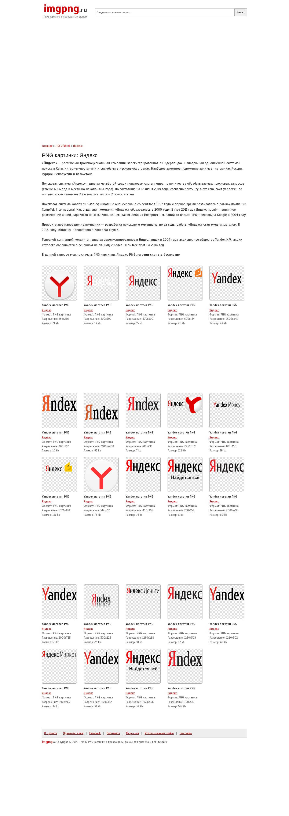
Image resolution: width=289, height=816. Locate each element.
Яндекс (46, 310)
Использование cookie (159, 733)
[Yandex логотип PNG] (59, 283)
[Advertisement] (144, 55)
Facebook (95, 733)
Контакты (186, 733)
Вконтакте (113, 733)
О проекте (50, 733)
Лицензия (132, 733)
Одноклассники (73, 733)
